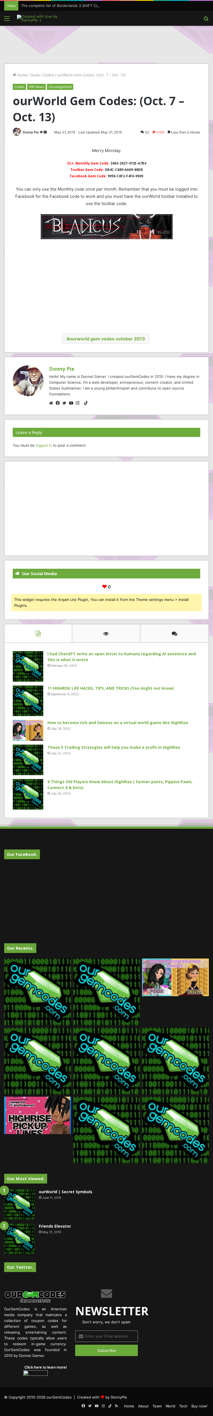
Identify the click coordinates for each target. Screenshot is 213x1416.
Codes (48, 75)
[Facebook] (59, 403)
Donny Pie (31, 132)
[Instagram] (79, 403)
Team (157, 1406)
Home (21, 75)
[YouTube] (72, 403)
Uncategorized (60, 87)
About (143, 1406)
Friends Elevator (55, 1226)
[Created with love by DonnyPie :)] (43, 18)
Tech (183, 1406)
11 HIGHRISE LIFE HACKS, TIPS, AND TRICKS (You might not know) (110, 688)
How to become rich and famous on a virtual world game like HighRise (117, 722)
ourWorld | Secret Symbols (65, 1191)
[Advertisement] (106, 43)
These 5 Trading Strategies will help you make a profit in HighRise (113, 747)
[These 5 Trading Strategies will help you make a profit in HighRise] (28, 760)
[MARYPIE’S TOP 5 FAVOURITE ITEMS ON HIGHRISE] (175, 1130)
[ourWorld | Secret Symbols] (19, 1204)
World (170, 1406)
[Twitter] (65, 403)
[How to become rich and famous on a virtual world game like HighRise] (28, 730)
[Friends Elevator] (19, 1238)
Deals (35, 75)
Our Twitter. (20, 1267)
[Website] (52, 403)
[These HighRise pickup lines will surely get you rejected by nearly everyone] (37, 1115)
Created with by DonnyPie (102, 1397)
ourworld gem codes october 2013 (107, 339)
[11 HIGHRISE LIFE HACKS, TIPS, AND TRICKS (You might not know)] (28, 701)
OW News (36, 87)
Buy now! (199, 1406)
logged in (44, 445)
